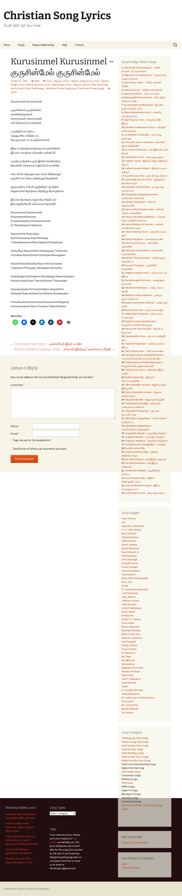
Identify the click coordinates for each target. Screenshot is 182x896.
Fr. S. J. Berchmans (131, 529)
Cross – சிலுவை (73, 84)
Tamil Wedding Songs (133, 753)
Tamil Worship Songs (132, 749)
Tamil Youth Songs (131, 771)
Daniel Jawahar (129, 544)
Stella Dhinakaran (131, 693)
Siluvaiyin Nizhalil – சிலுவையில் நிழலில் (144, 399)
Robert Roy (128, 675)
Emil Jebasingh (129, 559)
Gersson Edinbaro (131, 570)
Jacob (125, 585)
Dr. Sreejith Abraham (132, 690)
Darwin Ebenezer (131, 548)
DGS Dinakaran (129, 555)
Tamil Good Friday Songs (91, 88)
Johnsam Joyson (131, 600)
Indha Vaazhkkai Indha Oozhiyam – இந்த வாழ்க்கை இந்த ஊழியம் (20, 827)
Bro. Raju (126, 656)
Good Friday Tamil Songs (31, 88)
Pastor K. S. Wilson (131, 619)
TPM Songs (127, 782)
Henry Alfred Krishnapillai (135, 578)
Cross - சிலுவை (54, 80)
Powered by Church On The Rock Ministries (26, 888)
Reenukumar (128, 664)
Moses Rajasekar (131, 626)
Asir (124, 522)
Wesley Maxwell (130, 708)
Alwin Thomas (129, 518)
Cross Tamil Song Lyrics (31, 84)
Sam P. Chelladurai (131, 678)
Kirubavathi (127, 615)
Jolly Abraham (129, 604)
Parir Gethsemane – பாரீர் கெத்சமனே (144, 351)
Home (7, 45)
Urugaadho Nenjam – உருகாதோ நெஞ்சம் (146, 433)
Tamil (36, 80)
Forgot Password (131, 867)
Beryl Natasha (129, 533)
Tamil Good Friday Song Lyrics (61, 88)
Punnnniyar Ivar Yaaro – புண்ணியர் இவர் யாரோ (46, 343)
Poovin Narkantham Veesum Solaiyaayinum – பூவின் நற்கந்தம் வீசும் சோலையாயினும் (22, 840)
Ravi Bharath (128, 660)
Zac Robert (127, 712)
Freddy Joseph (130, 567)
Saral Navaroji (129, 682)
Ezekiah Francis (130, 563)
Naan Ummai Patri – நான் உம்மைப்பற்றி (144, 310)
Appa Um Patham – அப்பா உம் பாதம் (141, 93)
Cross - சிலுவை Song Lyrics (77, 80)
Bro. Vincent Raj (130, 705)
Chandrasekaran (130, 537)
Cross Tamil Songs (54, 84)
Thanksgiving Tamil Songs (135, 738)
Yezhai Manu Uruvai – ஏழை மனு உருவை (145, 492)
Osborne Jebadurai (132, 637)
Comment (18, 385)
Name (15, 426)
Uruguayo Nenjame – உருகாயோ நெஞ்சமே (146, 440)
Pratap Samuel (129, 645)
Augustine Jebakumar (133, 526)
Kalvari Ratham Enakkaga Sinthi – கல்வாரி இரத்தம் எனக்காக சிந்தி (64, 349)
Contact (79, 45)
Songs (21, 45)
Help (64, 45)
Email (15, 433)
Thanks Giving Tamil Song (135, 741)
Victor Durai (128, 701)
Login (124, 863)
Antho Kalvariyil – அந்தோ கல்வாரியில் (143, 90)
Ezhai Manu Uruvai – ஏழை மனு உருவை (144, 157)
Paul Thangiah (129, 641)
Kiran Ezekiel (128, 611)
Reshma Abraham (131, 671)
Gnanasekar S (129, 574)
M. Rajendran (128, 652)
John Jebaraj (128, 596)
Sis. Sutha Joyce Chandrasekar (138, 697)
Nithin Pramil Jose (131, 634)
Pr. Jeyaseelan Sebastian (135, 589)
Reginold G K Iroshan (132, 667)
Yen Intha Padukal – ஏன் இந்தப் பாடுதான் (145, 459)
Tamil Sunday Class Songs (135, 745)
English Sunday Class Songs (136, 760)
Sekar (125, 686)
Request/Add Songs (43, 45)
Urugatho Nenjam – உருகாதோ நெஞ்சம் (145, 436)
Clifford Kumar (129, 540)
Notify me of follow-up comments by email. (40, 448)
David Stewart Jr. (131, 552)
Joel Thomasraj (130, 593)
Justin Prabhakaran (132, 608)
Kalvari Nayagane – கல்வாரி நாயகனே (144, 239)
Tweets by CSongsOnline (135, 842)
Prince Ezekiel (129, 649)
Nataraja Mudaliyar (131, 630)
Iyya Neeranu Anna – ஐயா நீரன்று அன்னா (146, 175)
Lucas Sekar (128, 623)
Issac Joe (127, 581)
